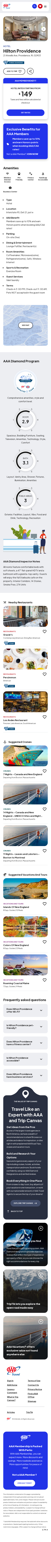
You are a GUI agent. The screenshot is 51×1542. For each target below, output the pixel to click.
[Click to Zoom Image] (25, 28)
